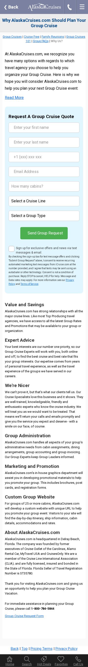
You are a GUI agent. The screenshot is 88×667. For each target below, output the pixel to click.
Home (10, 664)
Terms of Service (29, 284)
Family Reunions (53, 36)
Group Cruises (12, 36)
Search (27, 664)
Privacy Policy (66, 648)
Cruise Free (31, 36)
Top (25, 648)
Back (11, 7)
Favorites (61, 664)
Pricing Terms (42, 648)
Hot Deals (44, 664)
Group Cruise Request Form (24, 616)
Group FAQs (41, 41)
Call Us (78, 664)
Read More (14, 97)
